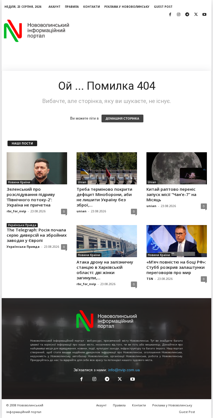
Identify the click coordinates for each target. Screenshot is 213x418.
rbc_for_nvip (16, 211)
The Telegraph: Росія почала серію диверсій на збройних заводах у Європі (37, 235)
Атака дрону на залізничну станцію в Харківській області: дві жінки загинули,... (105, 269)
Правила (72, 7)
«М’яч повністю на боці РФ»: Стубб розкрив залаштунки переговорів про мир (176, 267)
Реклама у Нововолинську (126, 7)
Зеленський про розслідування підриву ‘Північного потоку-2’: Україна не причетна (31, 197)
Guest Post (163, 7)
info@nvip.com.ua (124, 370)
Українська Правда (22, 225)
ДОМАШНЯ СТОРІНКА (122, 118)
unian (82, 211)
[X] (195, 15)
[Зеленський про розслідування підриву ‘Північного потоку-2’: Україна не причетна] (37, 168)
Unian (82, 182)
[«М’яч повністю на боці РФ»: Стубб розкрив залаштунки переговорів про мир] (176, 241)
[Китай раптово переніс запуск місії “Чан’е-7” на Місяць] (176, 168)
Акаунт (54, 7)
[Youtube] (204, 15)
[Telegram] (187, 15)
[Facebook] (170, 15)
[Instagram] (178, 15)
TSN (149, 279)
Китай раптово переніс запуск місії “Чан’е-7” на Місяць (171, 194)
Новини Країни (19, 182)
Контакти (91, 7)
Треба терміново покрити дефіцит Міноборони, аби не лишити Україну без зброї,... (104, 197)
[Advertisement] (141, 30)
